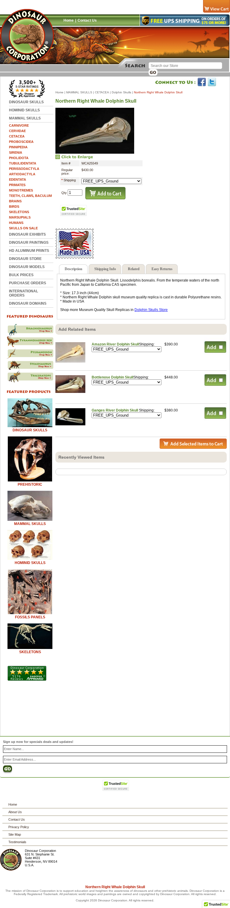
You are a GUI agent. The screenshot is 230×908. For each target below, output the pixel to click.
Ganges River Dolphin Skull (115, 410)
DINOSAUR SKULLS (26, 102)
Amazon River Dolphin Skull (115, 344)
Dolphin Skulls (121, 92)
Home (68, 20)
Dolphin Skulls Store (151, 310)
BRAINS (15, 201)
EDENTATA (17, 179)
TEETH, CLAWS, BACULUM (30, 196)
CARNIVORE (19, 125)
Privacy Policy (18, 827)
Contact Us (87, 20)
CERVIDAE (17, 131)
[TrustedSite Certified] (73, 210)
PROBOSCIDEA (21, 141)
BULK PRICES (21, 275)
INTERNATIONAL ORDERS (23, 293)
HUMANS (16, 223)
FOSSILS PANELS (30, 617)
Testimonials (17, 842)
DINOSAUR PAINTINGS (29, 242)
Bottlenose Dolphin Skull (112, 377)
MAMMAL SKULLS (25, 118)
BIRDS (14, 206)
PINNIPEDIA (18, 147)
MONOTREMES (21, 190)
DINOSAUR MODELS (27, 267)
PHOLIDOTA (18, 158)
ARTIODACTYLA (22, 174)
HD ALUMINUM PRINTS (29, 251)
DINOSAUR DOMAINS (27, 303)
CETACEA (17, 136)
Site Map (14, 834)
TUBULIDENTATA (22, 163)
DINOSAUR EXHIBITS (27, 234)
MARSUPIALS (20, 217)
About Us (15, 812)
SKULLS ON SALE (23, 228)
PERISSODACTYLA (24, 168)
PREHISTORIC (30, 484)
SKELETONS (19, 212)
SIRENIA (15, 152)
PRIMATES (17, 185)
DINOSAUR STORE (25, 259)
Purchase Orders (27, 283)
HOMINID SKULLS (24, 110)
